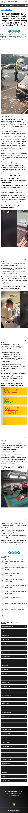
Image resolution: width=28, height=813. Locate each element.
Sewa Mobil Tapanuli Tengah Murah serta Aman (15, 586)
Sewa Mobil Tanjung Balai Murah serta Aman (14, 598)
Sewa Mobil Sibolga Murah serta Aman (14, 610)
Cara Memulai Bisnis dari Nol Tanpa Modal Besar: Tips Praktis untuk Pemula (15, 561)
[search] (2, 2)
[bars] (25, 2)
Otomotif (8, 9)
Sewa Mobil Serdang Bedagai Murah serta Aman (15, 616)
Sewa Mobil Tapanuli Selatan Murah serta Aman (15, 592)
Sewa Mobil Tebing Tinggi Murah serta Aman (14, 574)
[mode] (4, 2)
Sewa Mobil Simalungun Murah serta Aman (16, 604)
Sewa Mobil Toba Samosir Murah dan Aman (16, 568)
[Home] (2, 5)
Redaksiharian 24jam (8, 28)
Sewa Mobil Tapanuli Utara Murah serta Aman (15, 580)
